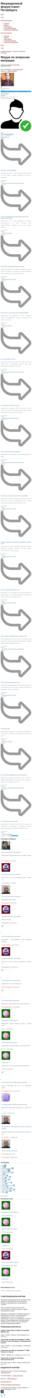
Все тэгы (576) (4, 1196)
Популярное (8, 26)
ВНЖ (3, 1165)
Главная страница (6, 51)
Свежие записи (22, 91)
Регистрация (8, 20)
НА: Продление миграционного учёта (10, 589)
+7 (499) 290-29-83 (11, 71)
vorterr (4, 1113)
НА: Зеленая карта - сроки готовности (11, 980)
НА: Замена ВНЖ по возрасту (8, 359)
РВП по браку (5, 1179)
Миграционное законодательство (10, 418)
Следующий (14, 835)
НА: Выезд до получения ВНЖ (8, 170)
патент (3, 1181)
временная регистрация (7, 1185)
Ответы (7, 137)
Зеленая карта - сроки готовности (10, 1020)
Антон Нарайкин (7, 945)
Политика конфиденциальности (10, 1384)
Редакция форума (6, 1381)
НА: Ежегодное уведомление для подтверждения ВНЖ (14, 312)
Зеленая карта (5, 1062)
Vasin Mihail (6, 861)
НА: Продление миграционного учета (10, 682)
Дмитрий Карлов (7, 1091)
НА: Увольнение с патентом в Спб (9, 821)
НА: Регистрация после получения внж (10, 451)
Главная (6, 23)
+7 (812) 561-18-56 (17, 69)
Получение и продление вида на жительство (13, 183)
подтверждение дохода (7, 1189)
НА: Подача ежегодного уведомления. (11, 852)
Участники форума (10, 28)
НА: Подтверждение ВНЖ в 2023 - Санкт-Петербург (14, 636)
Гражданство (5, 1171)
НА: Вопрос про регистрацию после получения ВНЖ (14, 495)
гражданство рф (6, 1176)
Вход (2, 20)
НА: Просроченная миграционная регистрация (12, 266)
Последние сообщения (11, 30)
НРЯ (3, 1174)
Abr (4, 1029)
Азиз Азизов (6, 903)
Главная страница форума (8, 91)
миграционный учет (7, 1168)
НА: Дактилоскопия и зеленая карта (10, 1000)
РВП (3, 1167)
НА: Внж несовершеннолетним (9, 1150)
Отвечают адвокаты (7, 233)
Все (2, 137)
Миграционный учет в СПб (9, 279)
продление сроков (6, 1188)
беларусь (4, 1192)
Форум (6, 25)
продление (4, 1186)
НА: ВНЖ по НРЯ (5, 728)
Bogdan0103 (6, 883)
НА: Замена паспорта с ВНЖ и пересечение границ (14, 1082)
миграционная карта (7, 1172)
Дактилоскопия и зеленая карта (9, 1042)
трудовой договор (6, 1182)
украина (4, 1184)
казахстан (4, 1175)
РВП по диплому (6, 1191)
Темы (4, 137)
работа (3, 1178)
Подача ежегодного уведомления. (10, 1262)
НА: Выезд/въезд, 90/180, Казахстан (10, 405)
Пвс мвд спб (5, 1278)
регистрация (5, 1169)
